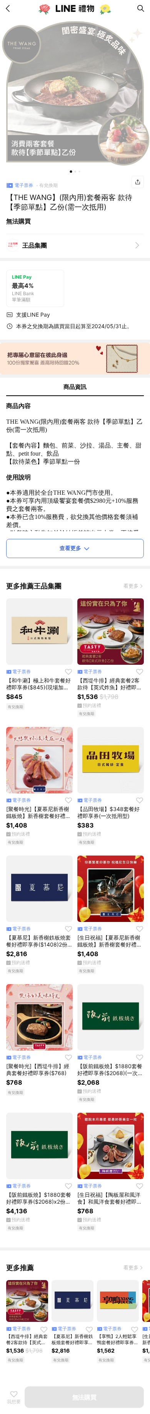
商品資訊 (75, 386)
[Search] (140, 8)
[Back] (9, 8)
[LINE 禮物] (75, 8)
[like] (68, 671)
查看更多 (70, 548)
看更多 (130, 586)
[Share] (138, 182)
